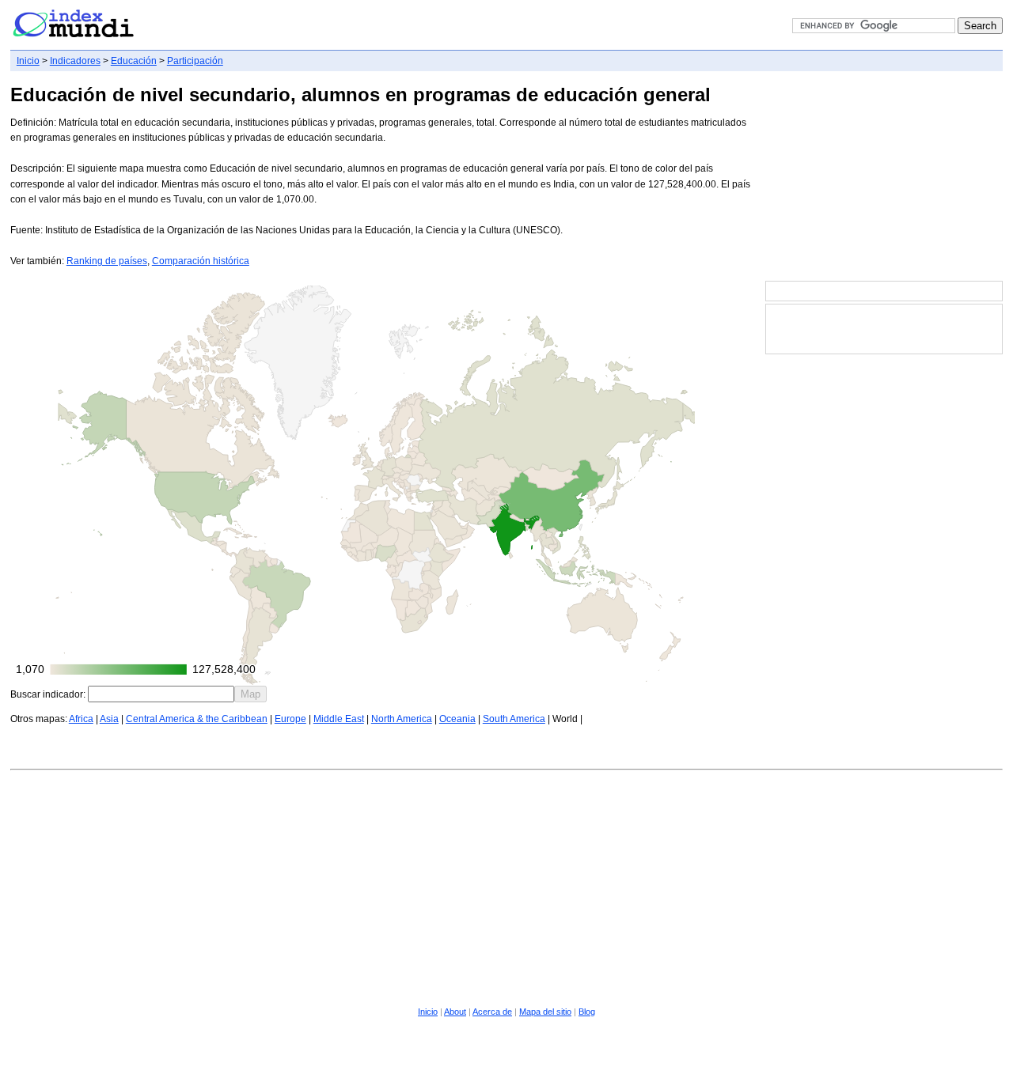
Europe (290, 718)
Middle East (338, 718)
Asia (109, 718)
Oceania (457, 718)
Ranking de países (106, 261)
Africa (81, 718)
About (455, 1011)
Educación (134, 60)
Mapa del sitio (545, 1011)
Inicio (28, 60)
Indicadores (75, 60)
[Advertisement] (884, 177)
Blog (587, 1011)
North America (401, 718)
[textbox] (161, 694)
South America (514, 718)
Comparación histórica (200, 261)
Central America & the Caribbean (196, 718)
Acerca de (492, 1011)
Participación (195, 60)
